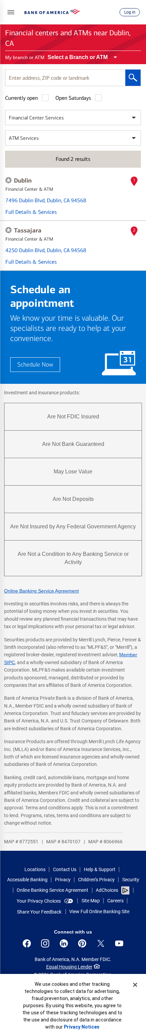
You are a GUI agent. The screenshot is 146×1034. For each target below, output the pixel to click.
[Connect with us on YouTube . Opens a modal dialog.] (119, 943)
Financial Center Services (36, 118)
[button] (10, 12)
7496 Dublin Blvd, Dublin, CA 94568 (45, 200)
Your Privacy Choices (39, 901)
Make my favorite (8, 180)
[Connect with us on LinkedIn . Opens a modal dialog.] (64, 943)
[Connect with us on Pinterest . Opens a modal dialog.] (82, 943)
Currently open (21, 98)
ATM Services (24, 138)
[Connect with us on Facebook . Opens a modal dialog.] (27, 943)
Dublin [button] (23, 180)
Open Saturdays (73, 98)
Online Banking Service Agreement (41, 591)
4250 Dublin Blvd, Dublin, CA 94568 (45, 250)
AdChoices (107, 890)
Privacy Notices (81, 1027)
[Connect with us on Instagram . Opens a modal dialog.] (45, 943)
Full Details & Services (31, 212)
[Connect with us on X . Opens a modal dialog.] (101, 943)
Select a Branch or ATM (78, 57)
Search (133, 78)
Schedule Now (35, 364)
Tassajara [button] (27, 230)
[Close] (135, 984)
